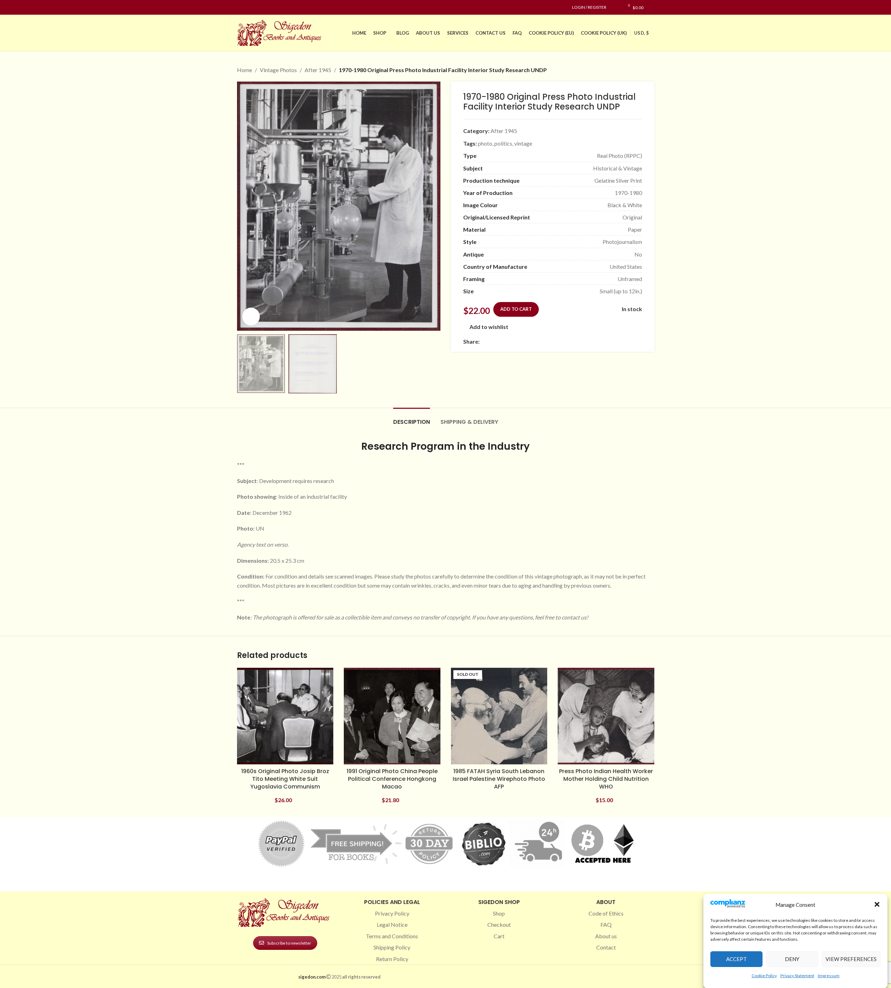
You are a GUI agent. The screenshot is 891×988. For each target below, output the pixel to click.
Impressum (829, 975)
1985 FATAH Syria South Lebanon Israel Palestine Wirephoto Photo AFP (499, 779)
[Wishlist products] (615, 7)
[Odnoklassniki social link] (526, 341)
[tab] (411, 418)
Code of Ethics (606, 913)
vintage (523, 143)
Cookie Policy (764, 975)
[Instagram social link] (249, 7)
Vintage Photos (278, 69)
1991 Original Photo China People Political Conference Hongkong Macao (392, 779)
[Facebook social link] (241, 7)
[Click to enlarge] (251, 316)
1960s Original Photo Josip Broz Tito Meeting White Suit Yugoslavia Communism (285, 779)
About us (606, 936)
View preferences (851, 959)
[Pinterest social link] (258, 7)
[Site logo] (281, 32)
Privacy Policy (392, 913)
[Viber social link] (559, 341)
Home (244, 69)
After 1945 (318, 69)
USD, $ (641, 33)
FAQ (606, 924)
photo (485, 143)
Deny (792, 959)
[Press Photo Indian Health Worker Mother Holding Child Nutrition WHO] (606, 716)
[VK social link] (542, 341)
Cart (499, 936)
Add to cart (516, 309)
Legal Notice (392, 924)
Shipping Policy (392, 947)
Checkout (499, 924)
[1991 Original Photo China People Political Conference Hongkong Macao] (392, 716)
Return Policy (392, 958)
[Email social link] (500, 341)
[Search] (652, 7)
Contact (606, 947)
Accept (736, 959)
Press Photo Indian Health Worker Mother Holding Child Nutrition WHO (606, 779)
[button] (876, 904)
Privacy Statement (797, 975)
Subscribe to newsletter (289, 943)
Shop (499, 913)
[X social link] (492, 341)
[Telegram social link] (551, 341)
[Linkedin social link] (266, 7)
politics (503, 143)
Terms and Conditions (392, 936)
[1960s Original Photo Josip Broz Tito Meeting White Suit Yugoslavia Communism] (285, 716)
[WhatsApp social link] (534, 341)
